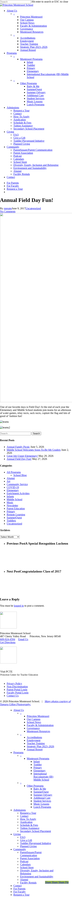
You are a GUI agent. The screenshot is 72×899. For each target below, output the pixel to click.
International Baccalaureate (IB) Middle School (43, 776)
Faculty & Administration (40, 725)
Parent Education (16, 508)
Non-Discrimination (17, 686)
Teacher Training (36, 743)
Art (8, 481)
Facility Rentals (28, 882)
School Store (27, 867)
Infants (10, 496)
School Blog (20, 475)
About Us (18, 710)
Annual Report (35, 749)
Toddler (37, 764)
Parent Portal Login (17, 689)
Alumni (11, 478)
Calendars (25, 864)
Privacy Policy (14, 683)
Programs (18, 752)
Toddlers (11, 520)
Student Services (42, 800)
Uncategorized (33, 208)
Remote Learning (16, 514)
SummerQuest (14, 517)
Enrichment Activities (18, 493)
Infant (36, 761)
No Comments (7, 211)
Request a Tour (28, 813)
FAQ (22, 837)
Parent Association (30, 858)
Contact (24, 816)
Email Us (23, 639)
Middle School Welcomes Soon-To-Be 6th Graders (34, 449)
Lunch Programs (42, 807)
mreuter (8, 208)
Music (10, 502)
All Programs (14, 472)
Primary (11, 511)
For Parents (19, 888)
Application (26, 822)
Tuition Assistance (29, 828)
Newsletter (12, 505)
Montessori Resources (38, 731)
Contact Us (13, 695)
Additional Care (41, 797)
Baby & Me (39, 788)
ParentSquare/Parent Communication (31, 854)
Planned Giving (28, 846)
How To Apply (28, 819)
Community (19, 849)
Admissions (19, 810)
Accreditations (34, 737)
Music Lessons (41, 803)
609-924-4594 (7, 639)
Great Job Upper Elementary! (22, 455)
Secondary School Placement (35, 831)
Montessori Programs (38, 758)
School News (34, 722)
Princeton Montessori (38, 716)
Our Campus (33, 719)
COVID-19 (13, 487)
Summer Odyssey (42, 794)
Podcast (24, 861)
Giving (17, 834)
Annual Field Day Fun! (19, 458)
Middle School (14, 499)
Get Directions (7, 642)
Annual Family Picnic (18, 446)
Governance (33, 728)
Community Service (17, 484)
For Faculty (19, 891)
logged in (19, 605)
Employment (33, 740)
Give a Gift (26, 840)
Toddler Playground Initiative (35, 843)
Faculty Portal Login (17, 692)
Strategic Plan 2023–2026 (40, 746)
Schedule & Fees (29, 825)
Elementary (13, 490)
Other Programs (35, 785)
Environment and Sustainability (36, 876)
